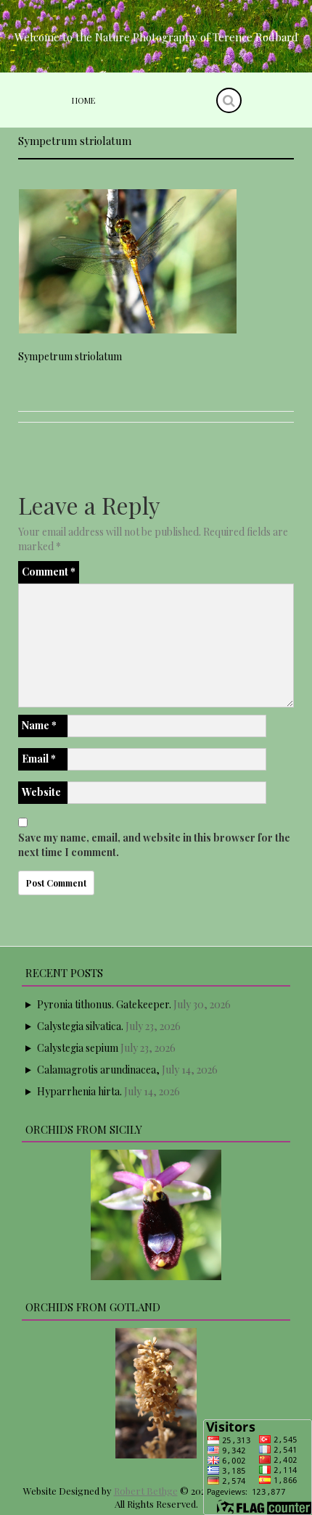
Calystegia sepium (77, 1048)
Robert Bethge (146, 1491)
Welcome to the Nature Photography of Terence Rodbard (156, 37)
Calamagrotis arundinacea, (98, 1069)
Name (39, 725)
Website (41, 792)
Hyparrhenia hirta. (79, 1091)
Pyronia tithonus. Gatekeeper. (104, 1004)
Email (39, 758)
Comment (48, 571)
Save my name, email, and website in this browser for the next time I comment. (154, 845)
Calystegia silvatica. (80, 1026)
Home (83, 100)
